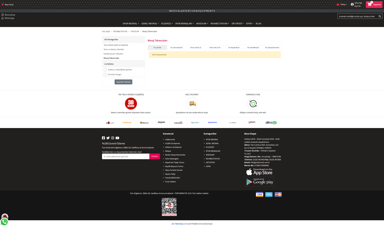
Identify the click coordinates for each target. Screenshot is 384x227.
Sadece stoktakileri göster (120, 69)
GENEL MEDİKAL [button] (149, 23)
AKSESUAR (210, 155)
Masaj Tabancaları (111, 58)
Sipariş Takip (170, 174)
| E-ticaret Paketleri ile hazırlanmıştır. (192, 224)
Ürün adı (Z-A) (214, 47)
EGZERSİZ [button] (166, 23)
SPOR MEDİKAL (212, 139)
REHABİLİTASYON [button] (219, 23)
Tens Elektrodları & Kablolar (116, 45)
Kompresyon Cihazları (113, 53)
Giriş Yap (358, 2)
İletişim (168, 151)
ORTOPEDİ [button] (237, 23)
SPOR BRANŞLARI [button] (183, 23)
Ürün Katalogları (172, 158)
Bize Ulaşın (250, 133)
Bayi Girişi (9, 4)
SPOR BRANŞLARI (213, 151)
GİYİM (208, 166)
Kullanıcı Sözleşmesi (173, 147)
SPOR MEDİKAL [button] (130, 23)
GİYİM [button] (249, 23)
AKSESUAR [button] (201, 23)
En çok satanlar (177, 47)
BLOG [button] (258, 23)
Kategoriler (210, 133)
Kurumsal (168, 133)
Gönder (154, 156)
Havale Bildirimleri (172, 177)
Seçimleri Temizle (123, 82)
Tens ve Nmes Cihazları (114, 49)
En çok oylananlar (272, 47)
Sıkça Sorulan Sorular (174, 170)
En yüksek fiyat (253, 47)
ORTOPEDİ (210, 162)
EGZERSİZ (210, 147)
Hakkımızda (170, 139)
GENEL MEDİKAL (212, 143)
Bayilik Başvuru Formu (174, 166)
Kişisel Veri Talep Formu (174, 162)
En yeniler (157, 47)
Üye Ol (357, 6)
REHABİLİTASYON (213, 158)
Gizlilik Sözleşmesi (172, 143)
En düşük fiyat (234, 47)
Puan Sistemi (170, 181)
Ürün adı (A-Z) (195, 47)
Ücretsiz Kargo (114, 74)
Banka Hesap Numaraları (175, 155)
